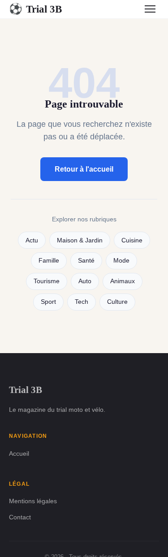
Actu (32, 240)
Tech (81, 301)
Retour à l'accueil (84, 169)
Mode (121, 260)
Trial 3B (35, 9)
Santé (86, 260)
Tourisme (47, 281)
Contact (20, 517)
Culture (117, 301)
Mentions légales (33, 501)
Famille (49, 260)
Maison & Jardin (80, 240)
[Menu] (150, 9)
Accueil (19, 453)
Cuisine (131, 240)
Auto (84, 281)
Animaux (122, 281)
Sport (48, 301)
